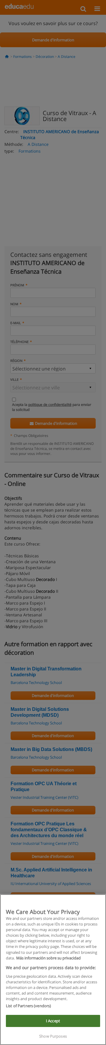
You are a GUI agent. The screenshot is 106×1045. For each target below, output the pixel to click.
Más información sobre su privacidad (48, 958)
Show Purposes (53, 1036)
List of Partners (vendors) (28, 1005)
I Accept (53, 1020)
